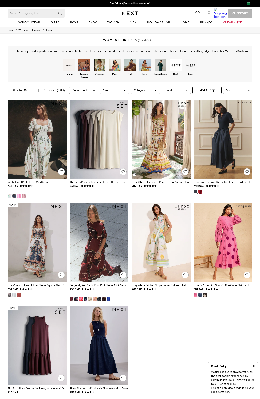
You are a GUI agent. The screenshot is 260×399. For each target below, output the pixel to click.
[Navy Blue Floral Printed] (99, 299)
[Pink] (19, 196)
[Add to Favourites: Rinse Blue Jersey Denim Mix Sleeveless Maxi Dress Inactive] (123, 378)
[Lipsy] (191, 65)
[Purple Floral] (24, 196)
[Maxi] (114, 65)
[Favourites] (197, 13)
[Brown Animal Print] (104, 299)
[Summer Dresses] (84, 65)
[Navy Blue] (196, 192)
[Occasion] (99, 65)
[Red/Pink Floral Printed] (81, 299)
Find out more (219, 387)
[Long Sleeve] (160, 65)
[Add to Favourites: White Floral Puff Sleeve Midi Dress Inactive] (61, 171)
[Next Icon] (130, 13)
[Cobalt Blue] (108, 299)
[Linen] (145, 65)
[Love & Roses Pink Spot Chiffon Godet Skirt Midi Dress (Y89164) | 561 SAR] (223, 242)
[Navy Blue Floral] (14, 196)
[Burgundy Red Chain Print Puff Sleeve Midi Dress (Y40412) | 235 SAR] (99, 242)
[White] (14, 295)
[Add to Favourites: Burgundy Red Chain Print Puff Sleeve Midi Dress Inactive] (123, 275)
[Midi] (130, 65)
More (203, 90)
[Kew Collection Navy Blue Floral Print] (85, 299)
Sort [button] (228, 90)
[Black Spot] (205, 295)
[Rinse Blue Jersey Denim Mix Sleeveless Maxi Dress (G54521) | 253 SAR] (99, 345)
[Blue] (200, 295)
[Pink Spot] (196, 295)
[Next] (175, 65)
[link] (209, 13)
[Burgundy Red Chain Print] (72, 299)
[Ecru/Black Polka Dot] (90, 299)
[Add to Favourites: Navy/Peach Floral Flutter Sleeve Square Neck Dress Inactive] (61, 275)
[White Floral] (10, 196)
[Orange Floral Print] (95, 299)
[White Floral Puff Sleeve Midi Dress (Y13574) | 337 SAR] (37, 139)
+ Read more (242, 50)
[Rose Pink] (19, 295)
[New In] (69, 65)
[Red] (200, 192)
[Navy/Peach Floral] (10, 295)
